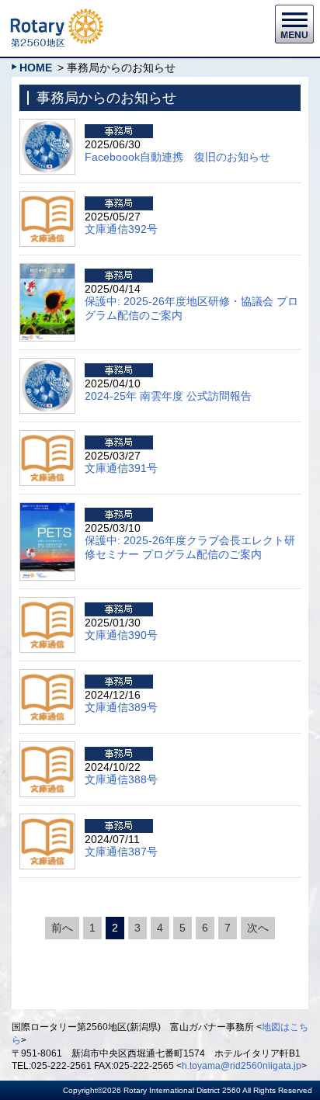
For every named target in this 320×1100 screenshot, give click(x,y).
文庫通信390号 (121, 635)
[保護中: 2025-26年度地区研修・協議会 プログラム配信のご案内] (47, 270)
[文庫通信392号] (47, 198)
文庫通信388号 (121, 779)
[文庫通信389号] (47, 676)
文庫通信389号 (121, 707)
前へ (62, 927)
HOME (35, 67)
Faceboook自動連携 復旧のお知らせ (177, 157)
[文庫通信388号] (47, 748)
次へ (258, 927)
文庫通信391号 (121, 468)
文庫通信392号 (121, 229)
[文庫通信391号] (47, 437)
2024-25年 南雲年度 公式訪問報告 (168, 396)
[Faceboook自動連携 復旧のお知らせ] (47, 126)
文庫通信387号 (121, 851)
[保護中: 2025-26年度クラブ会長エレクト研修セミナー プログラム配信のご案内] (47, 509)
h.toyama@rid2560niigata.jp (241, 1065)
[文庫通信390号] (47, 604)
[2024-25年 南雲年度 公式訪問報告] (47, 365)
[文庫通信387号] (47, 820)
